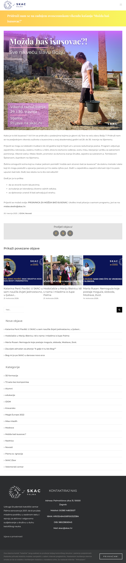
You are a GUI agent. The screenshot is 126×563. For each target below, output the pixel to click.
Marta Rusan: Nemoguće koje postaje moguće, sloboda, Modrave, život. (101, 291)
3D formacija (11, 375)
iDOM (21, 213)
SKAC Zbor (10, 460)
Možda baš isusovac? (15, 434)
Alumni (9, 388)
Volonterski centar (14, 467)
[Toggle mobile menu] (121, 4)
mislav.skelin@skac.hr (15, 206)
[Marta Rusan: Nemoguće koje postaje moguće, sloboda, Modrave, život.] (102, 256)
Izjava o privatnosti (13, 536)
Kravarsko (10, 408)
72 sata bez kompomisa (17, 382)
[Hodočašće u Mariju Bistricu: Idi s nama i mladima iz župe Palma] (63, 256)
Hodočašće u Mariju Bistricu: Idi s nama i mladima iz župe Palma (62, 291)
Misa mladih (11, 421)
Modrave (9, 428)
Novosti (28, 213)
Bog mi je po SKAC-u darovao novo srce (25, 355)
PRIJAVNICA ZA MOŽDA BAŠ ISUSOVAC (48, 202)
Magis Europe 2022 (14, 415)
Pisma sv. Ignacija (14, 454)
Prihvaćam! (110, 556)
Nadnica (9, 441)
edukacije (10, 395)
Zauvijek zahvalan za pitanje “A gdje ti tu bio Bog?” (30, 349)
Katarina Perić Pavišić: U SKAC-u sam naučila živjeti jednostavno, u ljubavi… (23, 291)
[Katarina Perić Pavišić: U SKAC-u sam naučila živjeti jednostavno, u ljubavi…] (23, 256)
